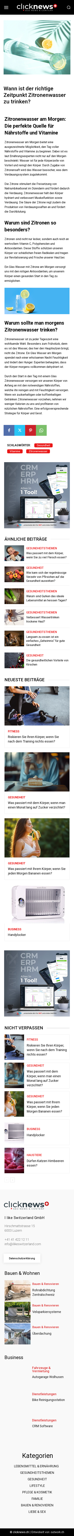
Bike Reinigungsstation (48, 1400)
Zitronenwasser (38, 451)
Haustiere (34, 1155)
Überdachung (41, 1333)
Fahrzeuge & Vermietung (41, 1369)
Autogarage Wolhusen (48, 1377)
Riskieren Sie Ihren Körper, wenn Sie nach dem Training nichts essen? (47, 1049)
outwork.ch (57, 1532)
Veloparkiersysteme (46, 1312)
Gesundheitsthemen (41, 548)
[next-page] (12, 1180)
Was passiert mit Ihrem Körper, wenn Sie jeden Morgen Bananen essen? (44, 1106)
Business (14, 929)
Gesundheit (43, 445)
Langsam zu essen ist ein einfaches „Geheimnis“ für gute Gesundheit (45, 641)
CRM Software (42, 1426)
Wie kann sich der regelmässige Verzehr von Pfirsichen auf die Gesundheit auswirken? (46, 577)
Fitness (13, 731)
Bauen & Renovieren (45, 1284)
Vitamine (15, 451)
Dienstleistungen (44, 1394)
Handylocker (17, 935)
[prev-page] (6, 1180)
